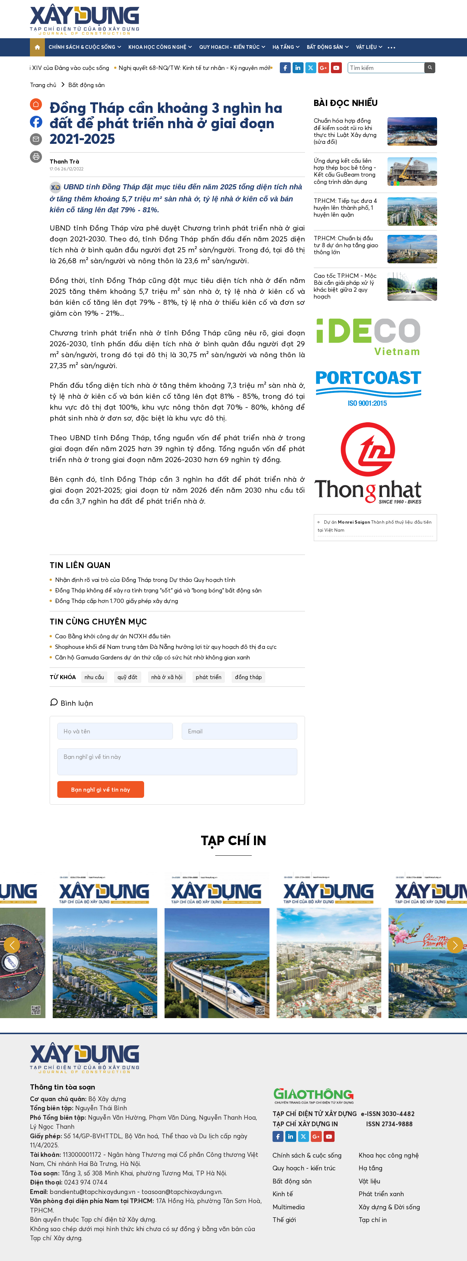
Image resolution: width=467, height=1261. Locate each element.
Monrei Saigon (354, 522)
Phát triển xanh (381, 1194)
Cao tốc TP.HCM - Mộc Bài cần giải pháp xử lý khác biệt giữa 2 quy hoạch (345, 286)
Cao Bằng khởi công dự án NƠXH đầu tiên (112, 636)
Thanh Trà (64, 161)
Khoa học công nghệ (157, 47)
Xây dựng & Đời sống (389, 1207)
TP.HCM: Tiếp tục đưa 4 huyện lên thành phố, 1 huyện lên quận (345, 207)
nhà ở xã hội (167, 677)
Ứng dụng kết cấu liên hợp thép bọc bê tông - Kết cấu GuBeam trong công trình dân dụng (345, 171)
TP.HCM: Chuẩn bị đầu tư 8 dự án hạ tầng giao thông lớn (346, 245)
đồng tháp (248, 677)
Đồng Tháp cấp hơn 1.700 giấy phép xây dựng (116, 600)
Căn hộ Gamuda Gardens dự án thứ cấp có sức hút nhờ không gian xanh (152, 657)
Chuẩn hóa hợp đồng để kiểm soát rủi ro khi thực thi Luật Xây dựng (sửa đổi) (345, 131)
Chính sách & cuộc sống (82, 47)
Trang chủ (43, 84)
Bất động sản (325, 47)
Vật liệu (366, 47)
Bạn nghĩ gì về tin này (100, 789)
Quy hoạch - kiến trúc (229, 47)
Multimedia (289, 1207)
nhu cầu (94, 677)
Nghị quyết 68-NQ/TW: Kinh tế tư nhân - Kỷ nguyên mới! (147, 67)
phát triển (208, 677)
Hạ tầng (283, 47)
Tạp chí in (373, 1219)
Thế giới (284, 1219)
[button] (391, 47)
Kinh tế (283, 1194)
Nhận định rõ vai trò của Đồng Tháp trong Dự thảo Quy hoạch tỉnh (145, 579)
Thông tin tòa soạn (62, 1087)
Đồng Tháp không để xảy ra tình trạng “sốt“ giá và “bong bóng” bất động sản (158, 590)
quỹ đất (127, 677)
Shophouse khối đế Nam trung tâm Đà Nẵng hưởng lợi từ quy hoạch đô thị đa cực (166, 646)
